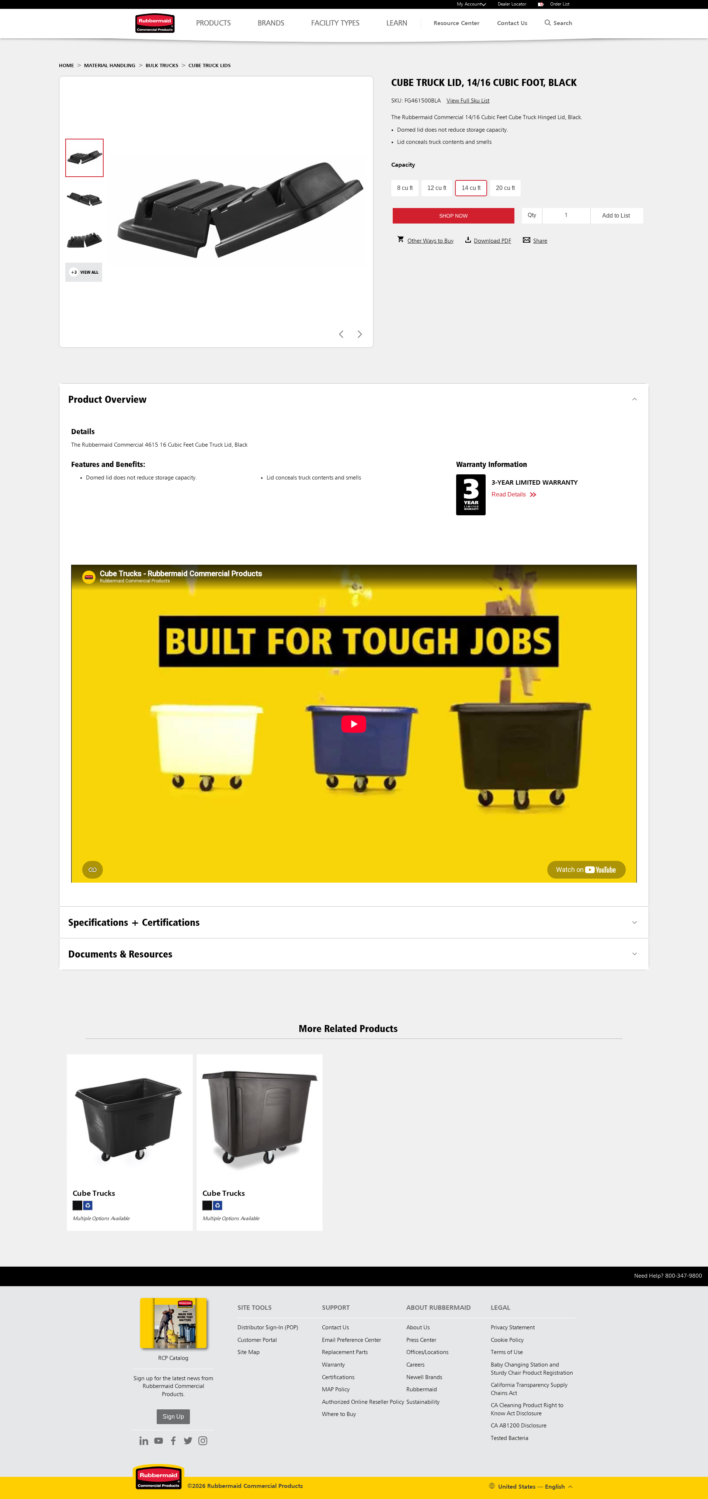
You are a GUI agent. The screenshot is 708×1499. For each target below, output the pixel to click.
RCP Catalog (173, 1358)
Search (562, 24)
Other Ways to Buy (430, 241)
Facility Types (335, 23)
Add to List (616, 215)
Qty (532, 215)
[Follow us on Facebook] (173, 1442)
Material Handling (109, 65)
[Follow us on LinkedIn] (143, 1442)
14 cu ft (471, 188)
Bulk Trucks (162, 65)
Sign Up (173, 1416)
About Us (418, 1328)
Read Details (509, 494)
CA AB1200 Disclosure (518, 1426)
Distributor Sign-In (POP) (267, 1328)
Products (213, 23)
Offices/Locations (427, 1353)
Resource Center (456, 24)
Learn (396, 23)
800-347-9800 (683, 1276)
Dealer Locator (512, 4)
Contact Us (512, 24)
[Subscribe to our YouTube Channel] (158, 1442)
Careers (415, 1365)
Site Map (248, 1353)
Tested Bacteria (509, 1438)
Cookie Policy (507, 1340)
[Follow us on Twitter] (188, 1442)
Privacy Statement (513, 1328)
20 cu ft (505, 188)
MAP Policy (336, 1390)
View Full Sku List (468, 101)
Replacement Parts (345, 1353)
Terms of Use (507, 1353)
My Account (469, 4)
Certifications (338, 1378)
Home (66, 65)
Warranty (333, 1365)
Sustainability (423, 1402)
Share (540, 241)
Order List (555, 4)
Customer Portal (257, 1340)
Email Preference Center (351, 1340)
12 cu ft (436, 188)
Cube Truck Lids (209, 65)
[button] (453, 216)
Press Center (421, 1340)
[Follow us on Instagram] (202, 1442)
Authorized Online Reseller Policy (363, 1402)
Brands (271, 23)
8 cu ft (405, 188)
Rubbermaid (421, 1390)
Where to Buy (339, 1414)
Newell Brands (424, 1378)
